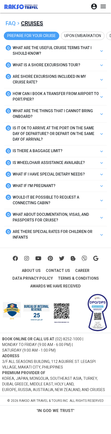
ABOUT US (31, 270)
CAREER (82, 270)
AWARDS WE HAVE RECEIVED (55, 286)
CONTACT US (58, 270)
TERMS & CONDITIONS (78, 278)
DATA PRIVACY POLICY (32, 278)
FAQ (11, 23)
